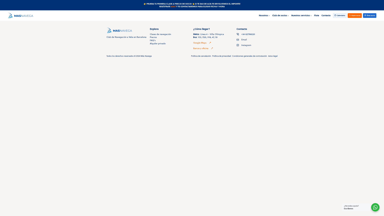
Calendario (341, 15)
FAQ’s (153, 40)
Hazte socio (355, 15)
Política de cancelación (201, 56)
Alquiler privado (158, 43)
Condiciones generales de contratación (249, 56)
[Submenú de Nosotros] (269, 15)
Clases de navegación (160, 34)
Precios (153, 37)
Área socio (371, 15)
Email (244, 39)
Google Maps (199, 42)
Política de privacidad (221, 56)
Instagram (246, 45)
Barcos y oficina (200, 48)
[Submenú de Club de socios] (288, 15)
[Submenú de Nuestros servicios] (311, 15)
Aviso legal (273, 56)
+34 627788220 (248, 34)
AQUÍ (173, 6)
